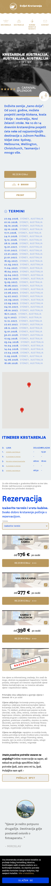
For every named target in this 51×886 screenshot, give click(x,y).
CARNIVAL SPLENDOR (26, 89)
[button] (22, 410)
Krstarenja (6, 25)
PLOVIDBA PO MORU (13, 457)
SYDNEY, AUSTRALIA (13, 452)
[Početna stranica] (13, 6)
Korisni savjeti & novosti (32, 27)
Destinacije (19, 25)
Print (20, 195)
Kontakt (45, 25)
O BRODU (22, 184)
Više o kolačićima (26, 873)
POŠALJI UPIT (25, 777)
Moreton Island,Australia (15, 461)
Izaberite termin (12, 526)
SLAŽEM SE (25, 880)
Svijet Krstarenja (31, 6)
